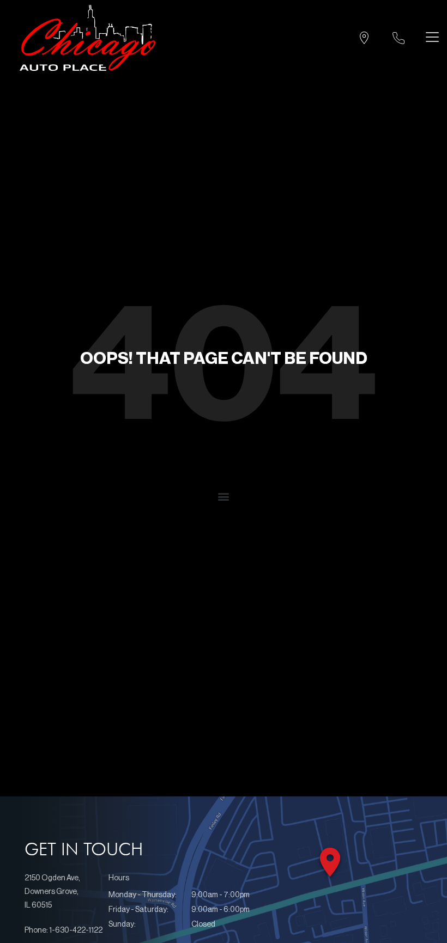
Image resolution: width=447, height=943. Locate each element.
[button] (224, 496)
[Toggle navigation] (429, 36)
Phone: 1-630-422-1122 (63, 930)
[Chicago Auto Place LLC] (87, 38)
